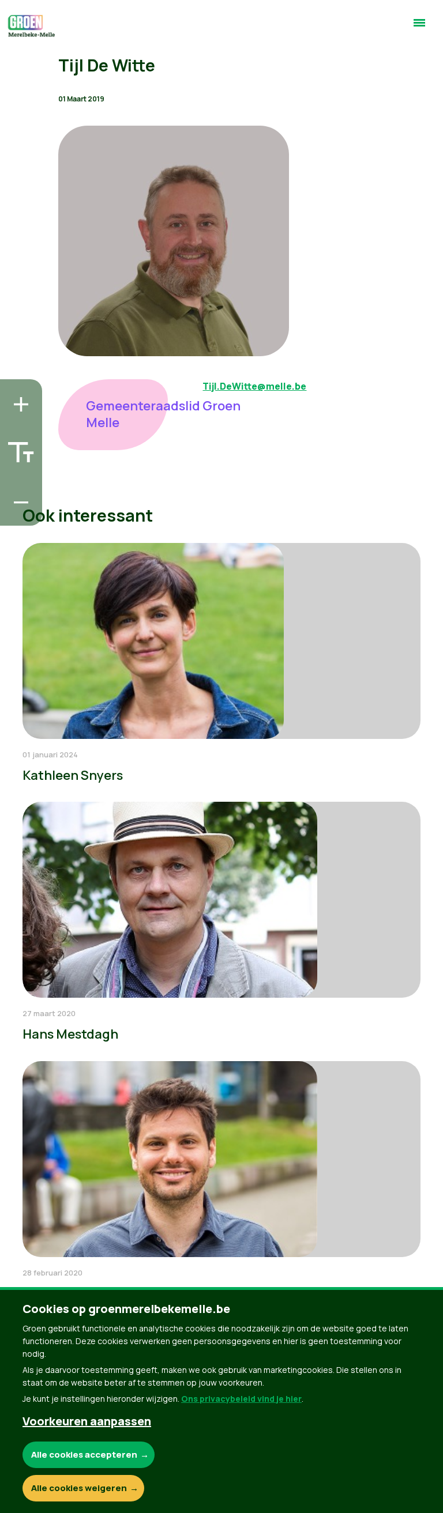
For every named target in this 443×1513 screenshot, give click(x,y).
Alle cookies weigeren (79, 1488)
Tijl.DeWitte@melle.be (254, 386)
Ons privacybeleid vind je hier (241, 1398)
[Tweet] (18, 481)
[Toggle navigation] (419, 27)
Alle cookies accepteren (84, 1454)
